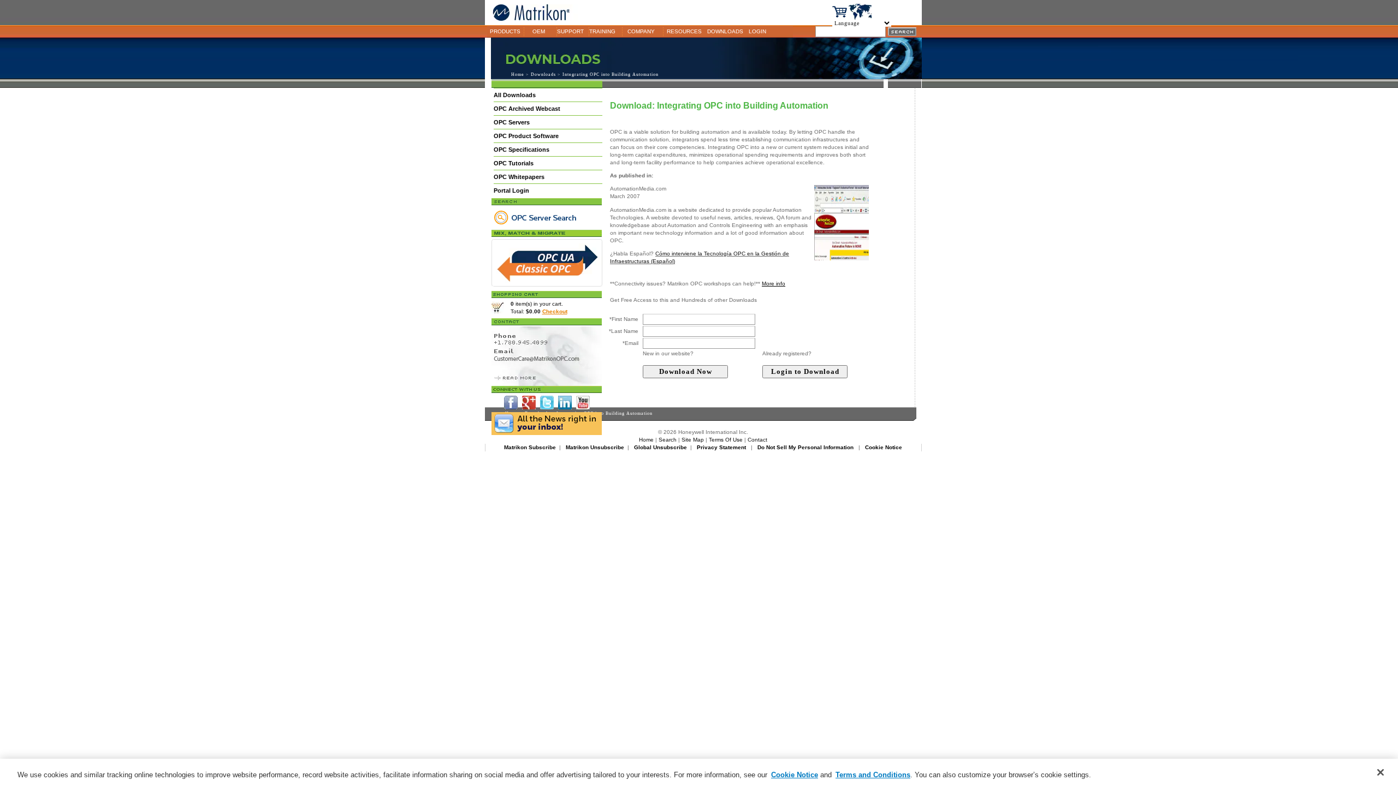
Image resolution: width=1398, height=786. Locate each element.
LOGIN (757, 31)
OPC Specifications (521, 149)
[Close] (1381, 772)
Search (668, 440)
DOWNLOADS (725, 31)
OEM (539, 31)
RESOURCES (684, 31)
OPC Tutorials (514, 163)
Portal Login (511, 190)
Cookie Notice (794, 775)
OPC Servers (512, 122)
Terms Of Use (726, 440)
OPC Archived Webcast (527, 108)
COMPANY (641, 31)
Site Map (693, 440)
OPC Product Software (526, 136)
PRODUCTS (505, 31)
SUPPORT (570, 31)
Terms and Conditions (873, 775)
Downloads (543, 74)
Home (517, 74)
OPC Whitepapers (519, 177)
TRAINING (602, 31)
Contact (757, 440)
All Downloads (515, 95)
